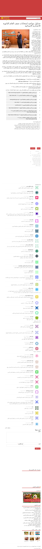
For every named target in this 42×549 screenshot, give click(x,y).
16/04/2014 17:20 (28, 331)
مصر (33, 164)
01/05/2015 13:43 (23, 186)
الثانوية (33, 159)
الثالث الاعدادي (37, 159)
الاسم (39, 443)
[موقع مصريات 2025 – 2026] (5, 20)
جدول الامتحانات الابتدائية (37, 154)
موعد (39, 165)
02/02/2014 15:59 (26, 342)
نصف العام (37, 165)
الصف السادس (36, 163)
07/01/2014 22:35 (23, 360)
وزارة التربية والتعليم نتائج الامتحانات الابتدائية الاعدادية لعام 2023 (26, 128)
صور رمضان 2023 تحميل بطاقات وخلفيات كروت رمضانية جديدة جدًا (32, 521)
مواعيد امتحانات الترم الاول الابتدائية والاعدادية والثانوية (28, 123)
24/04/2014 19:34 (27, 311)
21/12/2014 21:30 (26, 212)
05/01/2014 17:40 (27, 380)
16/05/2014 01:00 (22, 244)
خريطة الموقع (34, 546)
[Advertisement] (21, 9)
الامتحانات (39, 157)
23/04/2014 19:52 (27, 316)
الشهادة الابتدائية (38, 161)
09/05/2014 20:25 (26, 254)
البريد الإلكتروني (20, 443)
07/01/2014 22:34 (23, 365)
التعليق (39, 431)
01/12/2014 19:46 (26, 234)
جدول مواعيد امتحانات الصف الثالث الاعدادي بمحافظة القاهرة (27, 127)
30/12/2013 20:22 (23, 390)
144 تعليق (39, 153)
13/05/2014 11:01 (25, 249)
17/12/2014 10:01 (26, 224)
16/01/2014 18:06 (25, 347)
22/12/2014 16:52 (28, 202)
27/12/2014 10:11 (26, 196)
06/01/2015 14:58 (24, 191)
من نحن (30, 546)
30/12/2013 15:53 (27, 400)
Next (38, 148)
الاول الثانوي (35, 157)
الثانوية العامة (38, 160)
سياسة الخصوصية (25, 546)
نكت (37, 541)
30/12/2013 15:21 (28, 406)
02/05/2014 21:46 (21, 295)
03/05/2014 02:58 (26, 283)
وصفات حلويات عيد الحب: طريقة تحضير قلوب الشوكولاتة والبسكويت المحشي (31, 523)
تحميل (37, 164)
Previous (33, 148)
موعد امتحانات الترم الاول (20, 79)
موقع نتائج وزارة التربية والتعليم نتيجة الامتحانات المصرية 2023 (27, 126)
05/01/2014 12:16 (27, 385)
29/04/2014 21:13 (28, 301)
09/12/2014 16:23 (28, 229)
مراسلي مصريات (19, 546)
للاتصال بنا (38, 546)
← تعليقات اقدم (8, 427)
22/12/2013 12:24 (26, 416)
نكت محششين (26, 541)
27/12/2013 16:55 (29, 411)
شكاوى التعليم (36, 487)
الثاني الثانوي (34, 160)
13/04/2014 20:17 (26, 336)
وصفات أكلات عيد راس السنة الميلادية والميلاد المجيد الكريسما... (32, 500)
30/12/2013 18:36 (28, 395)
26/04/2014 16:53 (27, 306)
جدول (35, 164)
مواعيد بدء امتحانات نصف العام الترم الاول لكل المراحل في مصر (26, 125)
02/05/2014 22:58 (25, 288)
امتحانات (39, 164)
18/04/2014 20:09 (27, 325)
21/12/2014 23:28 (27, 207)
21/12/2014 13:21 (26, 219)
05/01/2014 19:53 (23, 370)
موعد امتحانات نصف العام (23, 81)
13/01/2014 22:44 (27, 354)
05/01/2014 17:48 (27, 375)
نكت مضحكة (32, 541)
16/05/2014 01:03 (24, 239)
